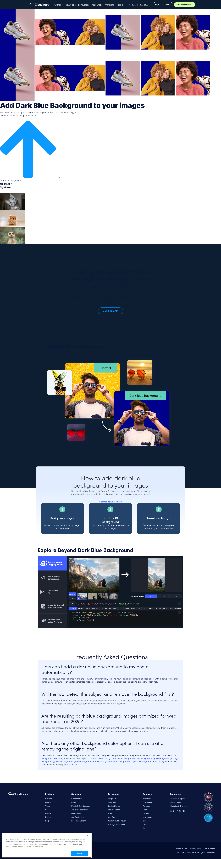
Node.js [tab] (73, 608)
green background (83, 761)
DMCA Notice (209, 849)
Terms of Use (181, 849)
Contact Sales (175, 802)
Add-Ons (111, 817)
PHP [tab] (115, 608)
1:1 (175, 596)
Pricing (120, 5)
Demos (48, 813)
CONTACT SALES (163, 5)
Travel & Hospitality (79, 810)
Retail (73, 802)
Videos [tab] (72, 598)
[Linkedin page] (174, 811)
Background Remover (51, 758)
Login (147, 5)
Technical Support (177, 798)
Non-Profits (76, 813)
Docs (141, 5)
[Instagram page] (180, 811)
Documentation (114, 810)
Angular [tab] (95, 608)
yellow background (63, 761)
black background (126, 758)
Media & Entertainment (80, 806)
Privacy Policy (195, 849)
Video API (112, 802)
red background (108, 758)
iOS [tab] (143, 608)
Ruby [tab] (126, 608)
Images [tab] (72, 594)
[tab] (52, 563)
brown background (102, 761)
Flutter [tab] (158, 608)
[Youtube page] (184, 811)
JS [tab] (102, 608)
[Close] (87, 836)
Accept (79, 853)
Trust (145, 828)
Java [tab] (120, 608)
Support (135, 5)
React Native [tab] (175, 608)
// (108, 603)
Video (47, 806)
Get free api (105, 501)
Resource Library (78, 821)
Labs (145, 824)
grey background (161, 758)
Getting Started (114, 806)
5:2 (163, 596)
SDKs (110, 813)
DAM (47, 810)
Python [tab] (108, 608)
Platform (48, 798)
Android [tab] (150, 608)
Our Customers (77, 817)
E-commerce (76, 798)
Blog (144, 821)
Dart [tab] (138, 608)
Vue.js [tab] (87, 608)
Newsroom (147, 817)
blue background (144, 758)
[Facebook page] (177, 811)
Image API (112, 798)
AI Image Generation (116, 824)
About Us (147, 798)
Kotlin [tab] (165, 608)
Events (145, 810)
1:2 (151, 596)
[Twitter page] (171, 811)
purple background (142, 761)
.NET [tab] (133, 608)
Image (48, 802)
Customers (147, 802)
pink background (121, 761)
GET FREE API (110, 310)
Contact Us (116, 501)
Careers (146, 813)
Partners (146, 806)
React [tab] (80, 608)
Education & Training (178, 806)
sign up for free (184, 5)
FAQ (47, 821)
